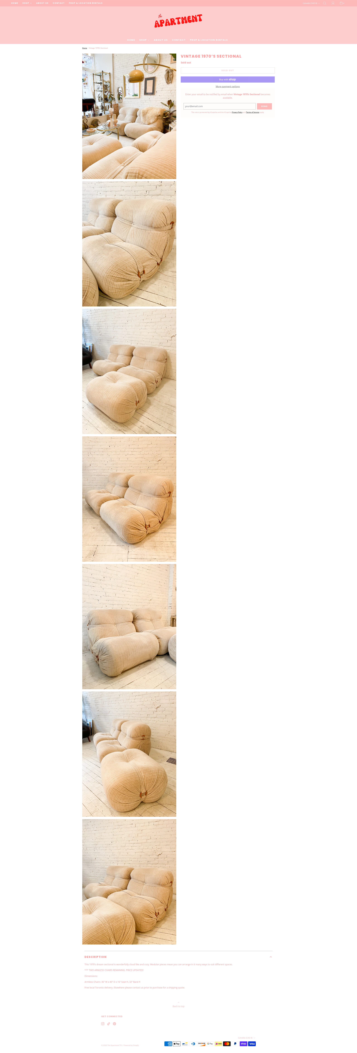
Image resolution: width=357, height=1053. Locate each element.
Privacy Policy (237, 112)
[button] (178, 957)
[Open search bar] (326, 3)
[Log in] (334, 3)
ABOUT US (42, 3)
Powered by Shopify (131, 1045)
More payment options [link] (228, 86)
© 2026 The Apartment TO (111, 1045)
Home (84, 48)
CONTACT (59, 3)
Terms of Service (252, 112)
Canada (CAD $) (310, 3)
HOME (14, 3)
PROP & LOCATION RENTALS (86, 3)
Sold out (227, 70)
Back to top (178, 1006)
